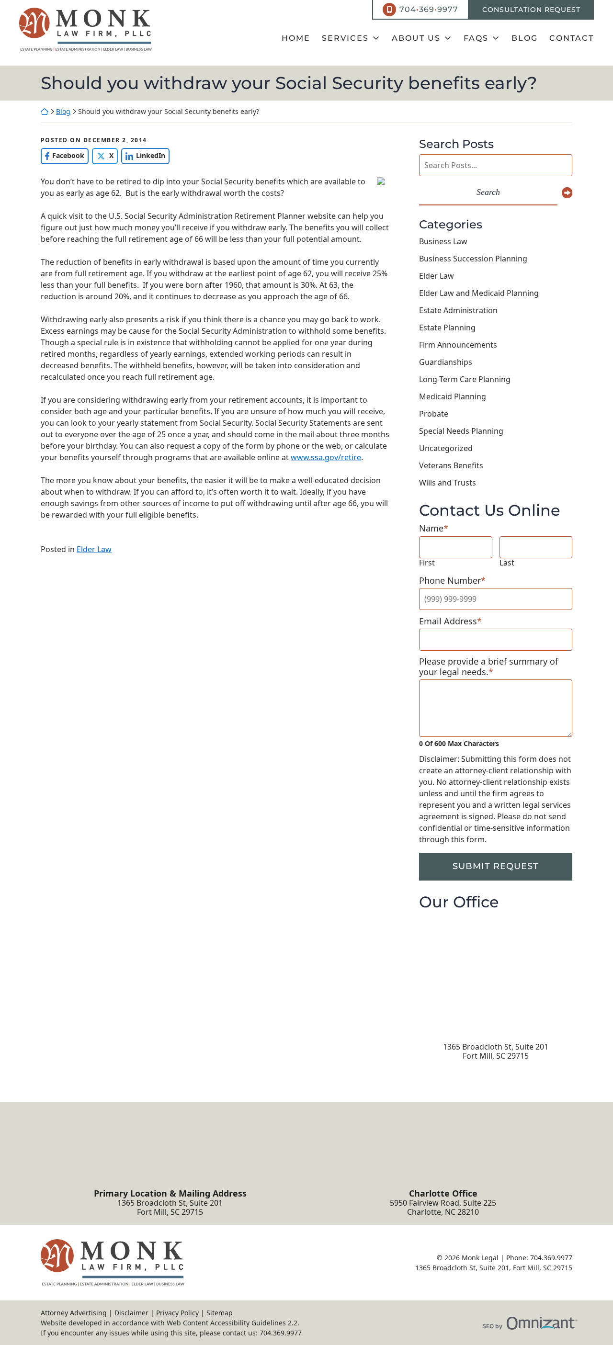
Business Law (443, 241)
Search (488, 192)
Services (345, 38)
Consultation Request (531, 9)
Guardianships (445, 362)
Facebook (62, 155)
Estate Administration (458, 310)
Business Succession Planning (473, 258)
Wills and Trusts (447, 482)
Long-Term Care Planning (465, 379)
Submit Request (496, 866)
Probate (433, 413)
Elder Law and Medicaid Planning (479, 293)
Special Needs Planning (461, 431)
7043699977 (428, 9)
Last (506, 562)
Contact (571, 38)
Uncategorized (446, 448)
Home (296, 38)
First (427, 562)
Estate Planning (447, 327)
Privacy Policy (177, 1312)
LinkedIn (143, 155)
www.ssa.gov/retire (326, 457)
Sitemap (219, 1312)
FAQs (476, 38)
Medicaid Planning (452, 396)
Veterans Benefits (451, 465)
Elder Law (94, 549)
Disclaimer (131, 1312)
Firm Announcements (458, 344)
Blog (524, 38)
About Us (416, 38)
